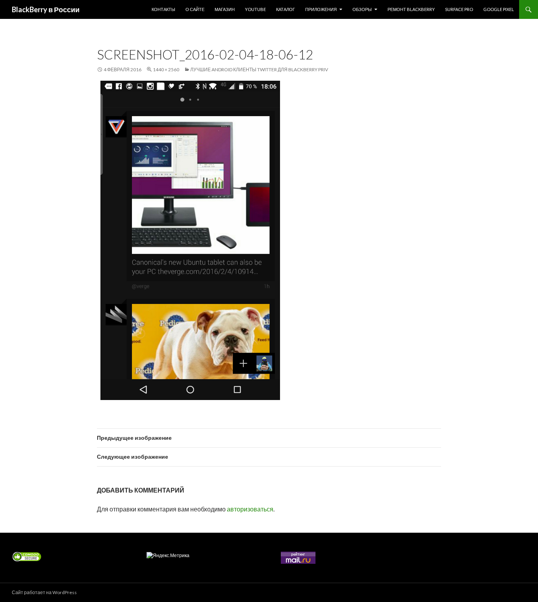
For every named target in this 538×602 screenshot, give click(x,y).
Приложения (321, 9)
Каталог (285, 9)
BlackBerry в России (46, 9)
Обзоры (362, 9)
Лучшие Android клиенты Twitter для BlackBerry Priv (259, 69)
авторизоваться (250, 509)
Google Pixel (498, 9)
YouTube (255, 9)
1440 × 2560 (166, 69)
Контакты (163, 9)
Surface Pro (459, 9)
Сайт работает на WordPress (44, 592)
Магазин (225, 9)
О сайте (195, 9)
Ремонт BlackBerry (411, 9)
